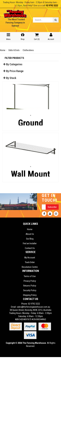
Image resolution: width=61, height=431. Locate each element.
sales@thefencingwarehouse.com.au (33, 307)
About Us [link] (30, 234)
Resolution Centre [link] (30, 267)
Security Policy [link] (29, 290)
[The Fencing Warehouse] (15, 12)
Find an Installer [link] (30, 243)
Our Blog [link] (29, 238)
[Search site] (56, 20)
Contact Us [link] (30, 248)
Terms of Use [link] (30, 276)
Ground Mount (30, 119)
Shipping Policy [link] (30, 295)
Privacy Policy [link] (30, 281)
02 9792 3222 (52, 5)
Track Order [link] (30, 262)
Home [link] (29, 229)
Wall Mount (30, 170)
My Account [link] (29, 257)
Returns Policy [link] (29, 285)
